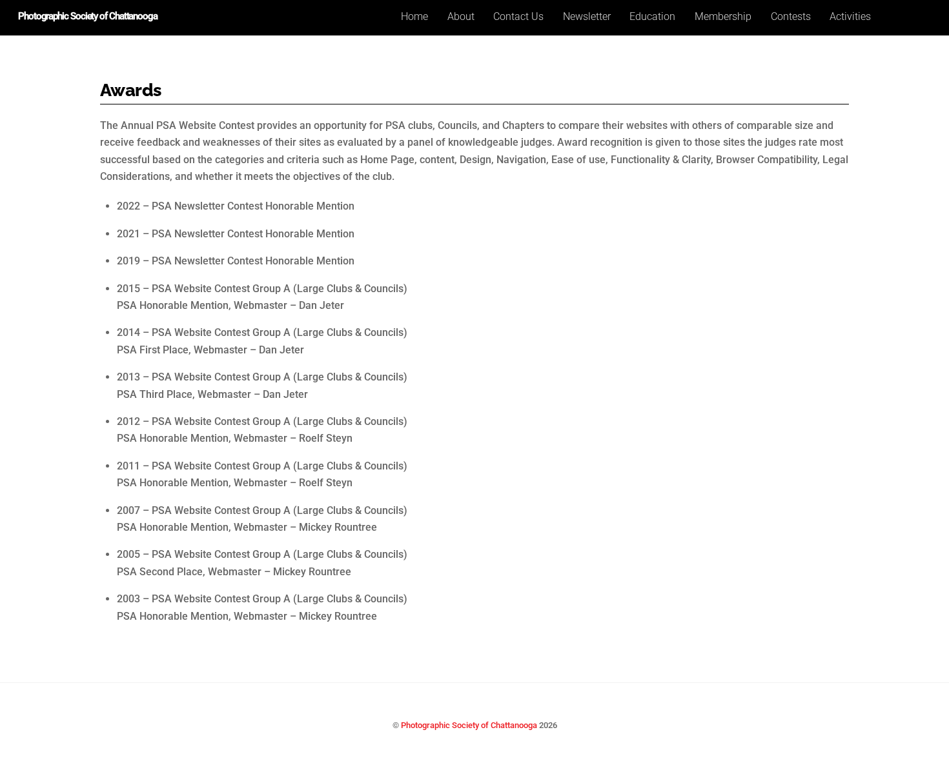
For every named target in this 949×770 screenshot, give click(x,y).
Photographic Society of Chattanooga (469, 725)
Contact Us (518, 16)
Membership (723, 16)
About (460, 16)
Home (414, 16)
